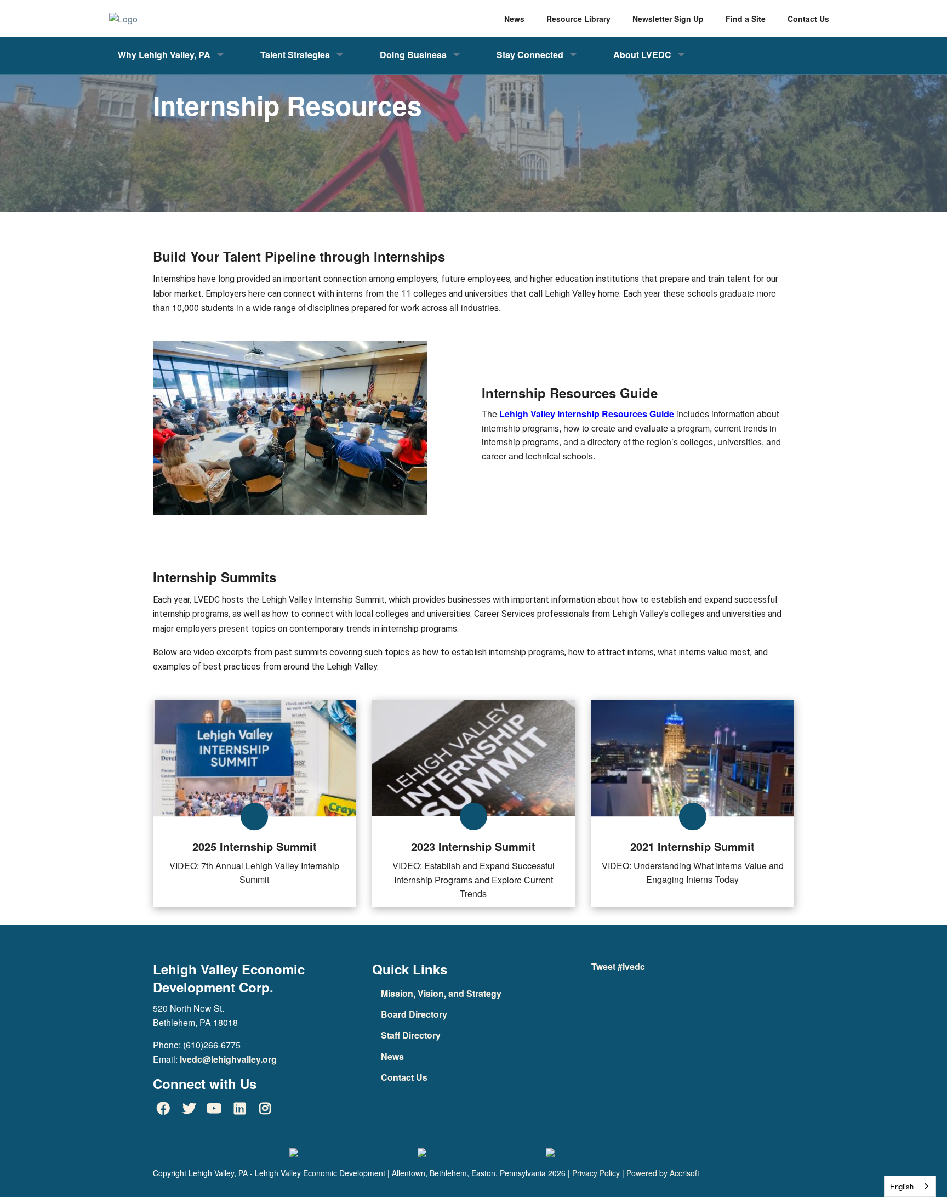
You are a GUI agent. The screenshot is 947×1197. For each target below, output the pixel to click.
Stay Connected (530, 54)
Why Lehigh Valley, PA (164, 54)
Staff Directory (411, 1035)
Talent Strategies (295, 54)
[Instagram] (265, 1108)
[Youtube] (214, 1108)
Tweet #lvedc (618, 966)
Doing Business (413, 54)
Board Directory (414, 1014)
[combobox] (910, 1186)
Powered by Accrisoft (662, 1172)
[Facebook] (163, 1108)
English (902, 1186)
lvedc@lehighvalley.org (228, 1059)
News (392, 1056)
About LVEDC (642, 54)
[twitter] (188, 1108)
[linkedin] (239, 1108)
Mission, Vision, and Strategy (441, 993)
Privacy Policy (596, 1172)
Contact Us (404, 1077)
